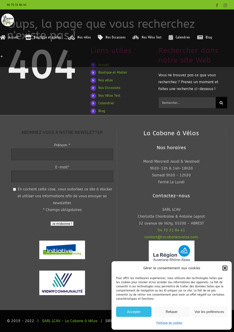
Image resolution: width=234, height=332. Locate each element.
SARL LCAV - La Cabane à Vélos (69, 321)
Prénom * (62, 145)
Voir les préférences (209, 312)
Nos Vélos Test (109, 96)
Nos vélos (105, 80)
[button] (225, 268)
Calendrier (106, 103)
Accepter (134, 312)
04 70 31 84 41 (171, 230)
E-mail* (62, 167)
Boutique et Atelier (112, 72)
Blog (101, 111)
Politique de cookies (169, 322)
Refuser (172, 312)
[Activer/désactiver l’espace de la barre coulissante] (2, 56)
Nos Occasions (109, 88)
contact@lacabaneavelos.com (171, 237)
